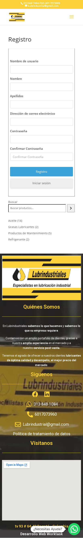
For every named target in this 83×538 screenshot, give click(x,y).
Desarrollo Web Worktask (41, 534)
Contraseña (18, 131)
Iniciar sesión (41, 183)
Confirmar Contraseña (26, 149)
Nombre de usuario (24, 61)
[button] (74, 529)
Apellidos (16, 96)
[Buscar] (71, 208)
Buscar (13, 202)
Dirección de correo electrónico (32, 113)
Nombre (16, 79)
